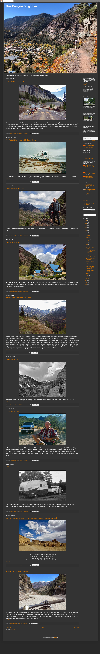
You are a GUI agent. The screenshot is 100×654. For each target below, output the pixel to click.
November (88, 235)
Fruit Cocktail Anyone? (14, 242)
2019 (86, 225)
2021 (86, 222)
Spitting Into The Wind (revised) (17, 571)
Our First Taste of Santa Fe (90, 173)
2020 (86, 223)
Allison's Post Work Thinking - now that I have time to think (89, 177)
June (87, 244)
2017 (86, 229)
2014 (86, 280)
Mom (7, 467)
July (87, 242)
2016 (86, 230)
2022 (86, 220)
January (87, 278)
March (87, 275)
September (88, 239)
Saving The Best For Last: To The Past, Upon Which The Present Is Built (31, 518)
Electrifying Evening (88, 193)
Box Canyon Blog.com (21, 6)
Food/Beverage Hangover (15, 188)
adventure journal (88, 184)
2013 (86, 282)
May (87, 245)
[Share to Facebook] (36, 133)
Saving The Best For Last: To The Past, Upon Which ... (90, 267)
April (87, 273)
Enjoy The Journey (12, 411)
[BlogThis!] (34, 133)
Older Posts (76, 627)
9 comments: (25, 352)
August (87, 240)
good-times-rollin (88, 172)
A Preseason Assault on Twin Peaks (18, 298)
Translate (93, 140)
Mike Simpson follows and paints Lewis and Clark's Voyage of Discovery (90, 157)
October (87, 237)
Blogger (55, 637)
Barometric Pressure (13, 359)
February (88, 276)
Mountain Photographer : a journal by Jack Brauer (90, 190)
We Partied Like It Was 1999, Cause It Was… (22, 140)
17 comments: (25, 235)
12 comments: (25, 291)
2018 (86, 227)
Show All (94, 195)
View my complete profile (88, 147)
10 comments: (25, 133)
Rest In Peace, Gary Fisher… (16, 81)
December (88, 233)
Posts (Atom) (13, 629)
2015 (86, 232)
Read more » (8, 130)
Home (43, 627)
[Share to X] (35, 133)
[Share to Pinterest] (38, 133)
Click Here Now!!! (86, 200)
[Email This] (32, 133)
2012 (86, 284)
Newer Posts (8, 627)
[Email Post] (30, 133)
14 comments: (25, 181)
